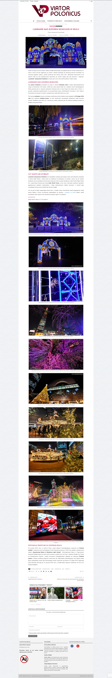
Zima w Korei (59, 26)
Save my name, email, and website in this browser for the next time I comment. (49, 633)
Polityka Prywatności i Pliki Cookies (86, 676)
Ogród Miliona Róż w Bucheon (35, 579)
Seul (54, 26)
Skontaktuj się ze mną (24, 647)
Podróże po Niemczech (54, 21)
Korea (51, 26)
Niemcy (49, 587)
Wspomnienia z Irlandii (71, 21)
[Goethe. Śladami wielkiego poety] (56, 593)
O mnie (31, 1)
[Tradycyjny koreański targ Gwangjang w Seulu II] (74, 593)
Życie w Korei (41, 21)
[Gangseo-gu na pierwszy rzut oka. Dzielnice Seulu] (38, 593)
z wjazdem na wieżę (69, 192)
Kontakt (36, 1)
